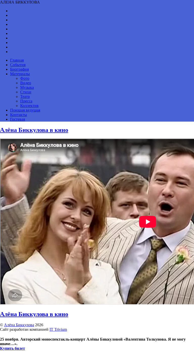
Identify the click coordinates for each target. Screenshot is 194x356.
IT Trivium (58, 329)
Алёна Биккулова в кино (34, 130)
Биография (19, 69)
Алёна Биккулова (19, 325)
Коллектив (29, 105)
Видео (25, 83)
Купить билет (12, 348)
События (18, 65)
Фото (24, 78)
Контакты (18, 115)
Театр (25, 96)
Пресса (26, 101)
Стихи (25, 92)
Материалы (20, 74)
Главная (17, 60)
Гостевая (17, 119)
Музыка (27, 87)
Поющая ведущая (25, 110)
